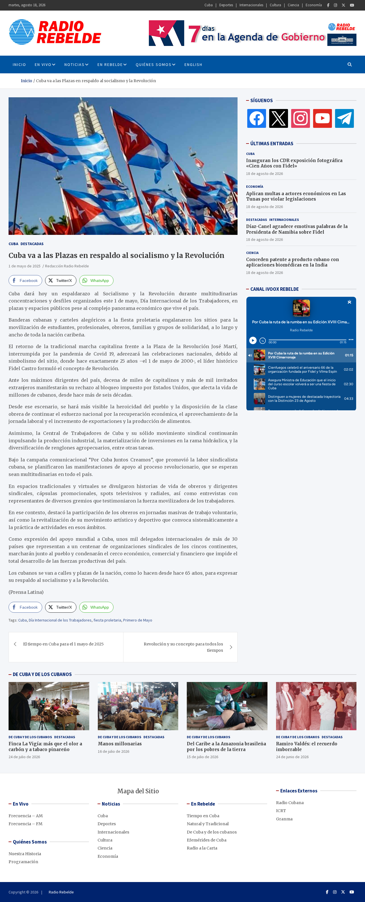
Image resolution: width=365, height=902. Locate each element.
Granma (284, 819)
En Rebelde (110, 64)
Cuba (208, 5)
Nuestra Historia (25, 853)
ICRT (281, 810)
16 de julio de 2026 (113, 751)
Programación (23, 861)
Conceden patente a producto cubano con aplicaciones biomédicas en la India (292, 262)
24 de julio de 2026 (24, 756)
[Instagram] (335, 5)
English (193, 64)
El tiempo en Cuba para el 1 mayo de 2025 (63, 644)
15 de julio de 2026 (202, 756)
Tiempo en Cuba (203, 815)
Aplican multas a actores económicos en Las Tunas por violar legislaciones (296, 196)
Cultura (275, 5)
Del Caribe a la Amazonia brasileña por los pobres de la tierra (226, 746)
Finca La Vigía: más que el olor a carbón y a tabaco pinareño (45, 746)
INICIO (19, 64)
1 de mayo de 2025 (24, 266)
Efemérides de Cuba (206, 840)
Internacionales (251, 5)
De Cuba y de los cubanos (30, 737)
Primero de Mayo (137, 620)
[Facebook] (328, 5)
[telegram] (344, 118)
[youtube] (322, 118)
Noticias (74, 64)
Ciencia (293, 5)
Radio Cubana (290, 802)
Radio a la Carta (202, 848)
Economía (314, 5)
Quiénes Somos (154, 64)
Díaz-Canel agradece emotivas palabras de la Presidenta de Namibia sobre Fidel (297, 229)
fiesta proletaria (107, 620)
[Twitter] (343, 5)
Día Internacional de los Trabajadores (60, 620)
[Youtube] (352, 5)
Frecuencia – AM (26, 815)
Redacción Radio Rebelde (67, 266)
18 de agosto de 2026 (264, 173)
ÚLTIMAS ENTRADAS (271, 143)
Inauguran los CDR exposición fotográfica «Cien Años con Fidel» (294, 163)
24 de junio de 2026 (292, 756)
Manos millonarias (120, 743)
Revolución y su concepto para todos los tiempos (183, 647)
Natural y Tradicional (208, 823)
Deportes (226, 5)
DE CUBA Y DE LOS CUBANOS (42, 674)
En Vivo (43, 64)
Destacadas (32, 243)
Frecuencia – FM (25, 823)
